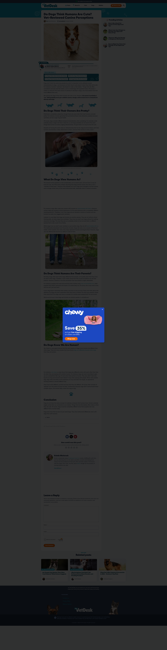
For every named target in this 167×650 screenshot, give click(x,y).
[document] (83, 325)
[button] (102, 309)
